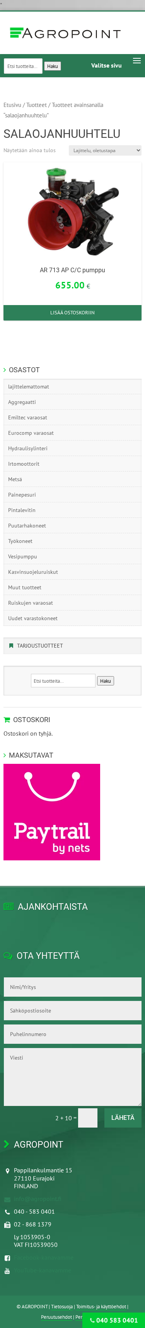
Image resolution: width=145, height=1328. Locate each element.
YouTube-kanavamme (42, 1270)
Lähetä (123, 1117)
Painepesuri (22, 494)
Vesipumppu (22, 556)
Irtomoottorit (23, 463)
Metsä (15, 479)
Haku (52, 66)
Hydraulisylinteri (28, 448)
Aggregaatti (22, 402)
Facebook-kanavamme (43, 1257)
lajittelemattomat (28, 386)
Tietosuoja (62, 1306)
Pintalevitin (22, 510)
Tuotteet (36, 105)
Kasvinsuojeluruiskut (33, 571)
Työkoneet (20, 541)
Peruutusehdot (56, 1317)
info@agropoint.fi (37, 1198)
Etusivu (12, 105)
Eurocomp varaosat (31, 432)
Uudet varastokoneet (33, 618)
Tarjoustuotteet (40, 645)
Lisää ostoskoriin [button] (72, 312)
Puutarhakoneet (27, 525)
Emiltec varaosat (27, 417)
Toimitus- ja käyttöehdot (101, 1306)
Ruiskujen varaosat (30, 602)
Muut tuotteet (24, 587)
